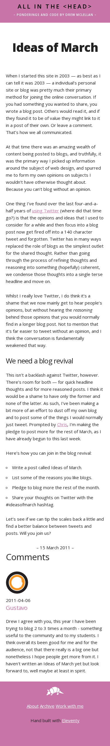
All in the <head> (55, 6)
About (33, 706)
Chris (62, 424)
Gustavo (16, 608)
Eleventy (70, 720)
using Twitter (45, 211)
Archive (47, 706)
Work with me (70, 706)
